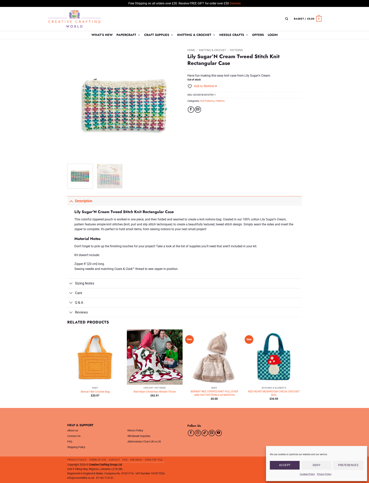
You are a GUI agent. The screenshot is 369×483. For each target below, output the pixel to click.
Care (78, 293)
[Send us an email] (212, 433)
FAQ (69, 441)
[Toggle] (71, 201)
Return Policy (135, 430)
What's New (102, 35)
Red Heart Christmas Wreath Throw (155, 391)
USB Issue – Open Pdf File (146, 459)
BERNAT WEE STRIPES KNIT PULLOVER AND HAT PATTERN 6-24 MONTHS (214, 393)
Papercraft (126, 35)
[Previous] (74, 103)
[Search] (286, 18)
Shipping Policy (76, 447)
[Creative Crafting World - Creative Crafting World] (81, 19)
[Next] (174, 103)
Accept (285, 465)
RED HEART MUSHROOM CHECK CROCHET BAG (274, 393)
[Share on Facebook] (191, 109)
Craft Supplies (156, 35)
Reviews (81, 312)
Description (83, 201)
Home (191, 50)
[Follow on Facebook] (191, 433)
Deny (317, 465)
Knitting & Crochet (194, 35)
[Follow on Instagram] (198, 433)
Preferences (348, 465)
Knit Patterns (207, 100)
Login (273, 35)
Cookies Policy (307, 474)
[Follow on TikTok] (205, 433)
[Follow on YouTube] (218, 433)
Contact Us (74, 436)
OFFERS (258, 35)
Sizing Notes (84, 283)
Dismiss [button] (235, 3)
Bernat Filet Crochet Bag (95, 391)
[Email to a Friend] (198, 109)
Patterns (236, 50)
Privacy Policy (324, 474)
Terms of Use (97, 459)
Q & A (79, 302)
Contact (114, 459)
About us (72, 430)
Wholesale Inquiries (138, 436)
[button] (308, 18)
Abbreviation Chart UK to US (144, 441)
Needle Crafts (231, 35)
